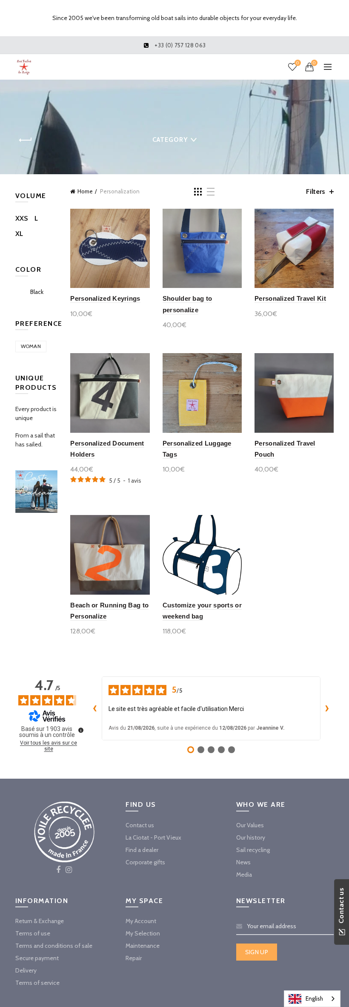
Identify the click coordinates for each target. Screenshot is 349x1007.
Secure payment (37, 958)
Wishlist (297, 63)
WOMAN (31, 346)
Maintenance (143, 945)
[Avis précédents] (95, 708)
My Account (141, 921)
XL (19, 234)
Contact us (140, 825)
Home (85, 191)
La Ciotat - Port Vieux (153, 837)
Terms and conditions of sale (53, 945)
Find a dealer (142, 850)
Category (170, 140)
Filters (315, 191)
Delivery (26, 970)
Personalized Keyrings (105, 298)
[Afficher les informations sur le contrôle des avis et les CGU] (80, 730)
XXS (21, 218)
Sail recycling (253, 850)
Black (36, 292)
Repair (134, 958)
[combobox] (312, 998)
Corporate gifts (145, 862)
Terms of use (32, 933)
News (243, 862)
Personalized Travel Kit (290, 298)
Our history (250, 837)
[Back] (26, 140)
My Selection (143, 933)
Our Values (250, 825)
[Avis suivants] (327, 708)
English (314, 998)
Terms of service (37, 983)
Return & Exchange (39, 921)
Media (244, 874)
